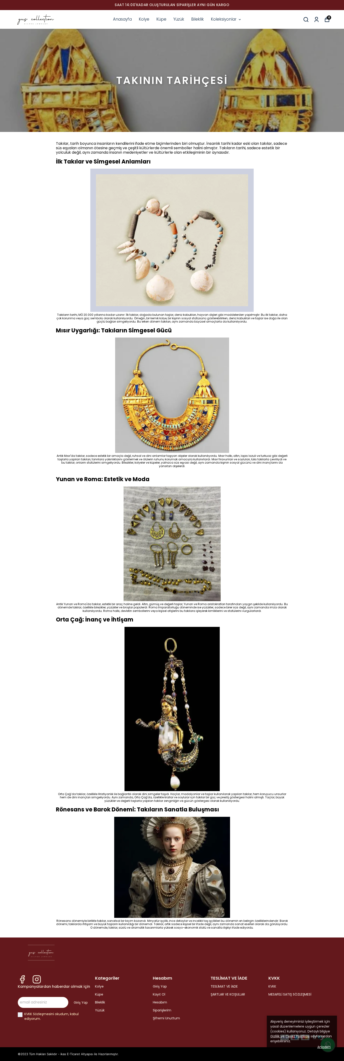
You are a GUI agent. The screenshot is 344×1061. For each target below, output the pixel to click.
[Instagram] (36, 979)
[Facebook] (22, 979)
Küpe (161, 19)
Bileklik (197, 19)
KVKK (272, 986)
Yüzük (178, 19)
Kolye (144, 19)
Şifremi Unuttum (166, 1018)
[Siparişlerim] (316, 19)
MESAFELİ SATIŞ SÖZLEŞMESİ (289, 994)
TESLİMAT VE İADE (224, 986)
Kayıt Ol (159, 994)
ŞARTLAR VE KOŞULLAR (228, 994)
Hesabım (160, 1002)
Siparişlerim (162, 1010)
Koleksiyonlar (224, 19)
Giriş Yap (160, 986)
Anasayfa (122, 19)
